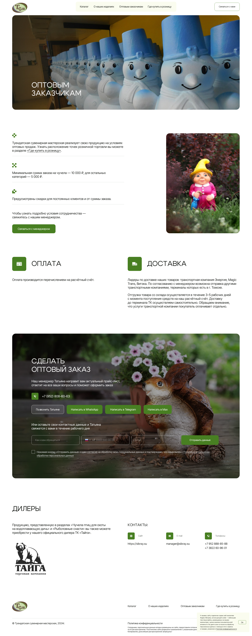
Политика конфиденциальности (145, 623)
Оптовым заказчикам (131, 6)
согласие (92, 452)
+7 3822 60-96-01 (216, 548)
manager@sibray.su (178, 543)
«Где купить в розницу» (44, 150)
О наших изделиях (104, 6)
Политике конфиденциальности (226, 629)
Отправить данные (200, 440)
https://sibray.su (137, 543)
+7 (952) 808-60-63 (56, 396)
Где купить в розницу (160, 6)
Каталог (84, 6)
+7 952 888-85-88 (216, 543)
